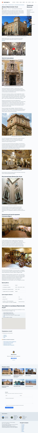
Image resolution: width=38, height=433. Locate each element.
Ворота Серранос (28, 375)
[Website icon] (13, 358)
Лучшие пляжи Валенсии (29, 386)
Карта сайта (12, 427)
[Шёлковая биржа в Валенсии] (7, 371)
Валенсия (28, 13)
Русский (23, 424)
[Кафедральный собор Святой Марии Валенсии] (19, 371)
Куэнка (28, 23)
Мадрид (21, 2)
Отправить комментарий (9, 407)
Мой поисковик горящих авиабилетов (10, 341)
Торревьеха (29, 16)
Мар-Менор (29, 22)
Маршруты (16, 427)
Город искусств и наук (17, 386)
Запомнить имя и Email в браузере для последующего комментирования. (15, 405)
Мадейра (24, 2)
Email (21, 395)
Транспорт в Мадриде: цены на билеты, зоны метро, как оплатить (16, 417)
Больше (33, 2)
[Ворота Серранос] (30, 371)
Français (23, 425)
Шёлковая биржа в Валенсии (6, 375)
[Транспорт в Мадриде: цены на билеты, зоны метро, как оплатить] (12, 417)
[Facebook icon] (11, 358)
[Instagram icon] (14, 358)
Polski (22, 430)
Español (23, 431)
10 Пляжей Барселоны (6, 417)
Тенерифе (17, 2)
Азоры (26, 2)
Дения (28, 18)
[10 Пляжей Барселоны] (3, 417)
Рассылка (5, 336)
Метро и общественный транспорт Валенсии (25, 417)
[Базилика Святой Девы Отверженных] (7, 382)
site (4, 316)
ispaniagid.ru (7, 2)
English (23, 426)
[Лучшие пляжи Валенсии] (30, 382)
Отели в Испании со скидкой (8, 342)
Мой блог (29, 2)
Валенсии (3, 40)
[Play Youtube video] (13, 49)
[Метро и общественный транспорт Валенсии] (21, 417)
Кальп (28, 17)
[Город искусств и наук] (19, 382)
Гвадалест (28, 19)
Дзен (4, 337)
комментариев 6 (16, 377)
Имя (6, 395)
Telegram (5, 335)
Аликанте (28, 14)
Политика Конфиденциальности (6, 427)
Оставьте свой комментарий (10, 398)
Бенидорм (28, 15)
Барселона (13, 2)
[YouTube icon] (15, 358)
